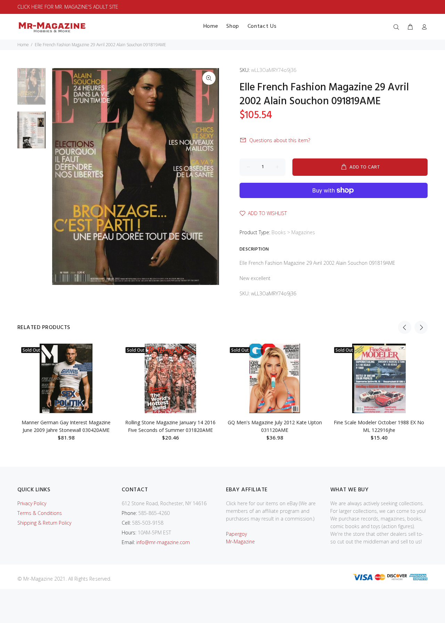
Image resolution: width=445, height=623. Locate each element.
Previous (404, 327)
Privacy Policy (31, 503)
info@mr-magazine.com (163, 542)
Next (421, 327)
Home (23, 45)
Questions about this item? (279, 140)
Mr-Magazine (240, 541)
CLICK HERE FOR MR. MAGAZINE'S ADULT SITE (67, 6)
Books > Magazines (293, 232)
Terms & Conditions (39, 513)
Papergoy (236, 534)
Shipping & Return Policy (44, 522)
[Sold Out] (66, 378)
